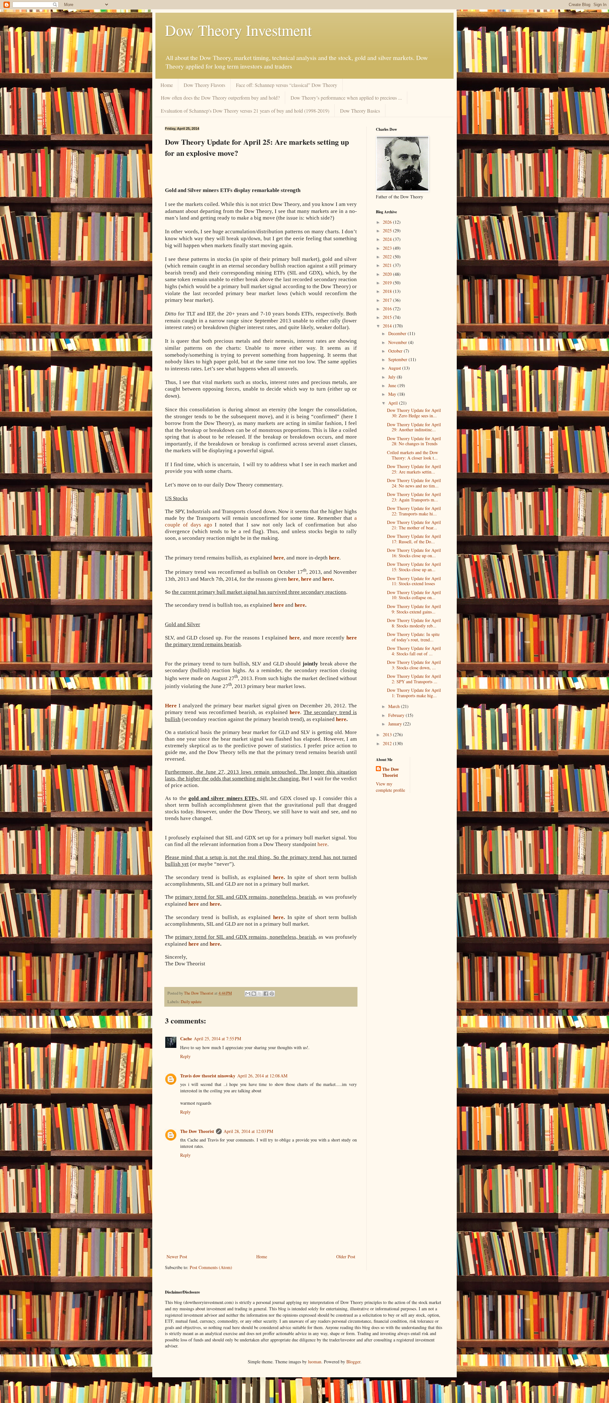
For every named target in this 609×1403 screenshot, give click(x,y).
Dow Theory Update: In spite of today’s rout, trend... (413, 637)
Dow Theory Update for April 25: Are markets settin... (414, 469)
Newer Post (177, 1257)
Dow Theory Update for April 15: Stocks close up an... (414, 566)
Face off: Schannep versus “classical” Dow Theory (286, 85)
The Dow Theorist (197, 1131)
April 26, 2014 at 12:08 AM (262, 1076)
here (327, 579)
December (398, 333)
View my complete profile (390, 787)
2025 (388, 231)
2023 (388, 248)
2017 (388, 300)
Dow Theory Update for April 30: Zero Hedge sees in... (414, 413)
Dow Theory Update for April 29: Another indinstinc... (414, 427)
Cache (186, 1038)
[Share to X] (260, 993)
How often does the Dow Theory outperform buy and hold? (220, 97)
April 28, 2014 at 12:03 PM (248, 1131)
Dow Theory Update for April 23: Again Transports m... (414, 497)
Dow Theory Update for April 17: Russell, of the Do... (414, 539)
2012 (388, 743)
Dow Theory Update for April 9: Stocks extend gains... (414, 609)
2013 (388, 734)
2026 (388, 222)
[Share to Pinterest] (272, 993)
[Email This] (248, 993)
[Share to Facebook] (266, 993)
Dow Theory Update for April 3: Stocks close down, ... (414, 665)
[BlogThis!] (254, 993)
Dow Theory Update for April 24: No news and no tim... (414, 483)
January (395, 724)
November (398, 342)
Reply (185, 1056)
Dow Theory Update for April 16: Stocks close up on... (414, 553)
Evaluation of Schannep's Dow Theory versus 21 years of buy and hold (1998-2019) (245, 110)
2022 (388, 257)
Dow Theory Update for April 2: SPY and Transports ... (414, 679)
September (398, 359)
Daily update (191, 1001)
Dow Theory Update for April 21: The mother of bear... (414, 525)
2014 (388, 326)
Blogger (353, 1362)
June (392, 385)
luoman (314, 1362)
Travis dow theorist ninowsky (207, 1075)
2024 (388, 239)
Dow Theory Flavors (204, 85)
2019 (388, 283)
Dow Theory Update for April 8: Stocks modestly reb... (414, 623)
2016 (388, 309)
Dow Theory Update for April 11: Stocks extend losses (414, 581)
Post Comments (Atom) (211, 1267)
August (395, 368)
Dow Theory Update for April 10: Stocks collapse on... (414, 595)
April (393, 403)
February (397, 715)
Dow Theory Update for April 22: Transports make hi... (414, 511)
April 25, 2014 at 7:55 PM (217, 1039)
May (392, 394)
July (392, 377)
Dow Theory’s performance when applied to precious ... (346, 97)
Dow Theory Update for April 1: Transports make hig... (414, 692)
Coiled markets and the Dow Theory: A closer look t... (412, 455)
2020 (388, 274)
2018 (388, 291)
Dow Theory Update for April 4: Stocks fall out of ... (414, 651)
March (394, 706)
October (396, 351)
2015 (388, 317)
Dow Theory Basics (360, 110)
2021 (388, 265)
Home (166, 85)
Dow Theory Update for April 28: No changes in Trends (414, 441)
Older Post (345, 1257)
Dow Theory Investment (238, 30)
